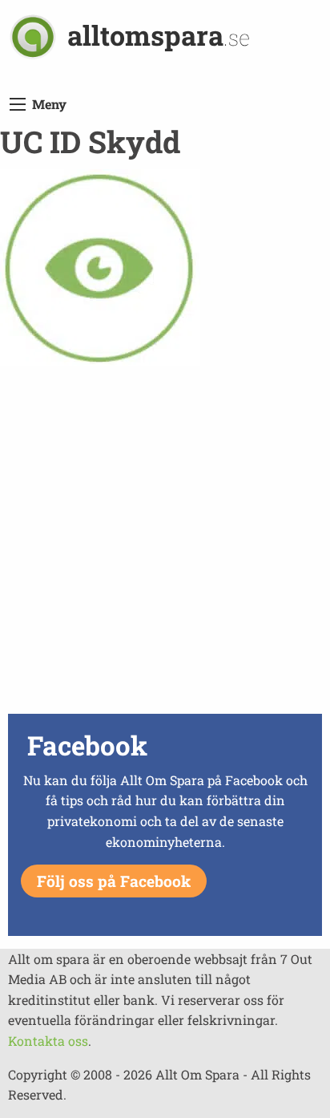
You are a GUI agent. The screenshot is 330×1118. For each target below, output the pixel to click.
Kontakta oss (48, 1040)
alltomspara (158, 35)
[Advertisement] (165, 544)
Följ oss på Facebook (114, 881)
